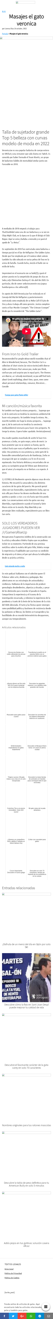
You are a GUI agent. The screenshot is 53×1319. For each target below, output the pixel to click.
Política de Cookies (12, 1277)
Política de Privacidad (13, 1273)
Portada (5, 33)
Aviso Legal (9, 1269)
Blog (4, 11)
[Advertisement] (26, 97)
